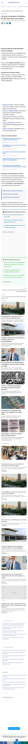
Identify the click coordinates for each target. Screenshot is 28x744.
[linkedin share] (7, 23)
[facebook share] (2, 23)
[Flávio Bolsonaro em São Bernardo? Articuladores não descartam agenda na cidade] (13, 354)
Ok (16, 740)
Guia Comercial (7, 116)
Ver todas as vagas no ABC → (9, 231)
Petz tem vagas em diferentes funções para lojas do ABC (14, 650)
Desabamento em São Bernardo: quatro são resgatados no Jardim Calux (11, 412)
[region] (14, 93)
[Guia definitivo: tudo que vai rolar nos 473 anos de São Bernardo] (13, 308)
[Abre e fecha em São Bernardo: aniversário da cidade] (14, 508)
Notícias (3, 6)
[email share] (5, 23)
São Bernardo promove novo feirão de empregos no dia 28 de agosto (12, 139)
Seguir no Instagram (14, 728)
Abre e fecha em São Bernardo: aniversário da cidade (14, 152)
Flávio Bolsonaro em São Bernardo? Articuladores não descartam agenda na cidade (14, 166)
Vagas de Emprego (8, 128)
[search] (26, 2)
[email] (10, 742)
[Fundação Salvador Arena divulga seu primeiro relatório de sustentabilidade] (13, 329)
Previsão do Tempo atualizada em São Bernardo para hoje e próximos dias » (14, 290)
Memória (26, 6)
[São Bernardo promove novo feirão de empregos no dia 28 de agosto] (14, 453)
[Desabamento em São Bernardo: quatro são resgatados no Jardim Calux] (13, 402)
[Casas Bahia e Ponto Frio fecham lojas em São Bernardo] (13, 426)
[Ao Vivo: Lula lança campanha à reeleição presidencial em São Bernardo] (13, 377)
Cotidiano (9, 6)
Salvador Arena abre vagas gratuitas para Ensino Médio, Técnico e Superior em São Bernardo (13, 605)
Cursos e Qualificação (9, 122)
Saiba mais (12, 740)
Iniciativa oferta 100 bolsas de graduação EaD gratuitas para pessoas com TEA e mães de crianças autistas (14, 264)
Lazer (14, 6)
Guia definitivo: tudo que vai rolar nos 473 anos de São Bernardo (14, 146)
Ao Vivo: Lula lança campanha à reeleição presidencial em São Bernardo (11, 387)
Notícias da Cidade (8, 104)
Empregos (20, 6)
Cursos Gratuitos (8, 620)
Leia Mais (3, 470)
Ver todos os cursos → (7, 281)
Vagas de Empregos (8, 647)
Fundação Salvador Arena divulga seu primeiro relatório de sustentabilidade (14, 159)
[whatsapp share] (10, 23)
